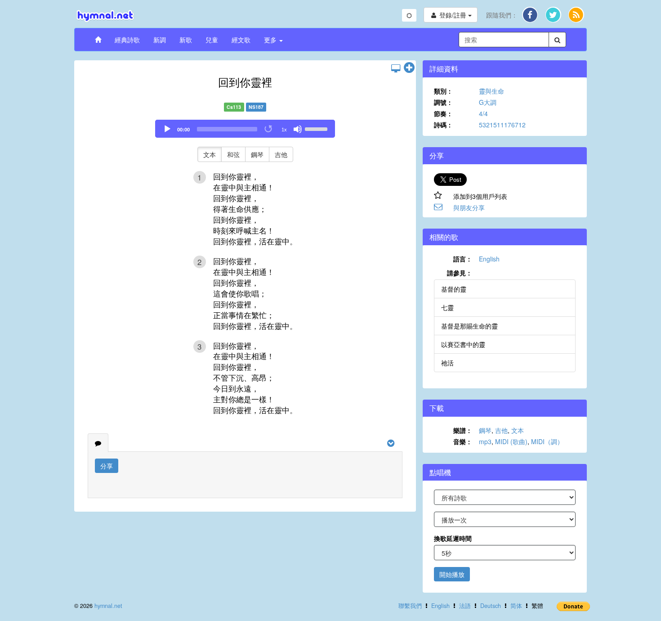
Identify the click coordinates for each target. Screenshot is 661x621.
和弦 (233, 154)
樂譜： (462, 430)
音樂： (462, 441)
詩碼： (443, 124)
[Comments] (98, 442)
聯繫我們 (410, 606)
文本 (209, 154)
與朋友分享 (469, 207)
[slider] (317, 128)
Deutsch (490, 606)
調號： (443, 102)
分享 (106, 465)
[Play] (167, 129)
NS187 (256, 107)
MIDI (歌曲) (511, 441)
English (489, 258)
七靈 (447, 307)
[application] (245, 129)
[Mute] (297, 129)
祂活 (447, 362)
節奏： (443, 113)
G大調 (487, 102)
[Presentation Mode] (395, 67)
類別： (443, 90)
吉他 (281, 154)
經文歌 (241, 39)
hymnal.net (108, 606)
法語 (465, 606)
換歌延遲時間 (453, 538)
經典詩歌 (127, 39)
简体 (516, 606)
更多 (271, 39)
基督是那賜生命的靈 (469, 325)
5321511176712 (502, 124)
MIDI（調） (547, 441)
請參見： (459, 272)
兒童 (211, 39)
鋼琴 (257, 154)
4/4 (483, 113)
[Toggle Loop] (268, 129)
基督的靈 (453, 288)
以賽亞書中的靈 (463, 344)
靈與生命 (491, 90)
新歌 (185, 39)
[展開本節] (409, 68)
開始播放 (451, 574)
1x (284, 129)
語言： (462, 258)
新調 (159, 39)
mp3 (485, 441)
